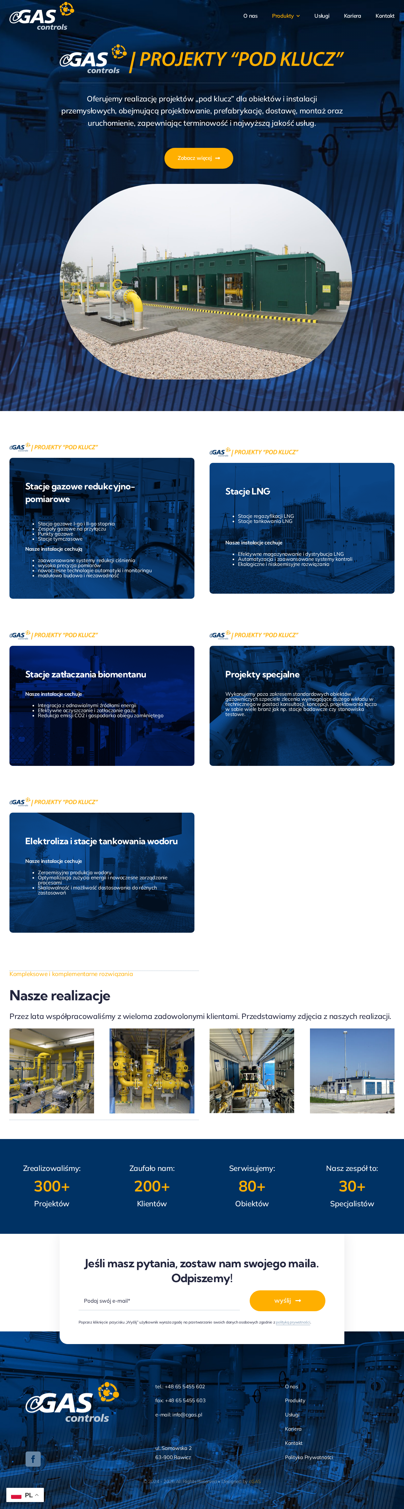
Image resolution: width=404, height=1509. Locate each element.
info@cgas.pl (187, 1414)
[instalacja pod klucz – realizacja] (152, 1031)
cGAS (255, 1481)
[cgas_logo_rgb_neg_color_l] (41, 4)
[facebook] (33, 1459)
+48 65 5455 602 (185, 1386)
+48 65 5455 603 (185, 1400)
